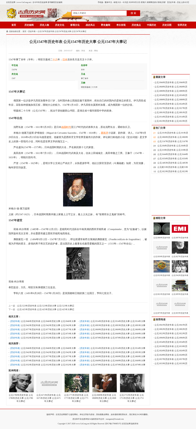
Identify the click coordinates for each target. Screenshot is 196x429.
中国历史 (151, 25)
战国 (63, 127)
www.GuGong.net (82, 424)
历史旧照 (167, 25)
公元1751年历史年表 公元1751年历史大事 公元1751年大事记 (132, 398)
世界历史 (182, 25)
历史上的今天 (182, 2)
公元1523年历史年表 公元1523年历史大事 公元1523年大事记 (45, 306)
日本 (64, 59)
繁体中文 (108, 2)
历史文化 (59, 25)
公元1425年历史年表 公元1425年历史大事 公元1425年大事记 (45, 309)
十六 (55, 59)
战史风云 (90, 25)
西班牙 (104, 133)
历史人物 (44, 25)
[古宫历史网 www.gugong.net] (33, 18)
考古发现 (121, 25)
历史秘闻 (29, 25)
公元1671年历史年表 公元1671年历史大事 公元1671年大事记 (48, 398)
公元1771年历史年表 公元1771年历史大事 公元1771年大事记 (76, 398)
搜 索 (133, 13)
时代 (68, 127)
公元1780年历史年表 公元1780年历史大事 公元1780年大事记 (21, 398)
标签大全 (117, 2)
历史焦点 (136, 25)
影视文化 (75, 25)
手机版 (100, 2)
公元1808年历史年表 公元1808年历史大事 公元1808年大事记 (104, 398)
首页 (13, 25)
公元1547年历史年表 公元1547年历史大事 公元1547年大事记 (62, 31)
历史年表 (171, 2)
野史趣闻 (105, 25)
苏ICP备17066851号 (113, 424)
